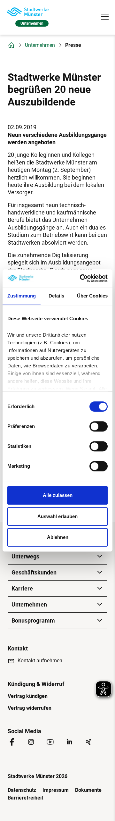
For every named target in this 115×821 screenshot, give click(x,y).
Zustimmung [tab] (21, 295)
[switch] (98, 426)
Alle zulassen (58, 495)
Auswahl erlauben (57, 516)
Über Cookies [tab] (92, 295)
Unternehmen (40, 45)
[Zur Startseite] (27, 11)
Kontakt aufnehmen (40, 661)
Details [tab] (56, 295)
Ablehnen (57, 537)
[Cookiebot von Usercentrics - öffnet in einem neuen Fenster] (81, 278)
